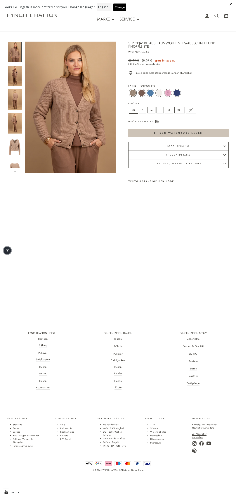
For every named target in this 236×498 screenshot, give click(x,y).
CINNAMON (141, 93)
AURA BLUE (177, 93)
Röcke (118, 387)
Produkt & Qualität (193, 346)
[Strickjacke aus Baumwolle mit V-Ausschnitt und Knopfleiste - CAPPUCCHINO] (131, 274)
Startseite (17, 424)
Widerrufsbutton (158, 431)
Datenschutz (156, 435)
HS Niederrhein (111, 424)
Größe (134, 103)
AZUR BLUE (150, 93)
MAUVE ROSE (168, 93)
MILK (159, 93)
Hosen (43, 381)
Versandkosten (153, 64)
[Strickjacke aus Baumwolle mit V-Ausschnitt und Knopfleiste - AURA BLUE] (131, 278)
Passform (193, 376)
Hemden (43, 339)
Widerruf (154, 428)
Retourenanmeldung (23, 445)
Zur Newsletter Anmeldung (199, 435)
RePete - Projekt (111, 442)
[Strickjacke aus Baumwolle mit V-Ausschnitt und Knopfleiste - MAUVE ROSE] (150, 274)
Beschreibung (178, 146)
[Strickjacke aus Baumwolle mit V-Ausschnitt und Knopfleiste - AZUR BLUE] (141, 274)
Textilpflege (193, 383)
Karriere (193, 361)
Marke (104, 19)
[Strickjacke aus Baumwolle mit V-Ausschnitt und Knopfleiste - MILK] (146, 274)
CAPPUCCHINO (132, 93)
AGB (152, 424)
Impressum (155, 442)
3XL (191, 110)
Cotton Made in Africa (114, 438)
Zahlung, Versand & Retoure (178, 163)
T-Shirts (43, 345)
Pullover (43, 353)
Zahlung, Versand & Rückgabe (23, 440)
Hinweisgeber (157, 439)
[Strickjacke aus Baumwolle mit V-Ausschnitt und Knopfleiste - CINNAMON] (136, 274)
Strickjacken (43, 359)
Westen (43, 373)
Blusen (118, 339)
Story (62, 424)
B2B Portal (65, 439)
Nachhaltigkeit (67, 431)
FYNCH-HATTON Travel (114, 445)
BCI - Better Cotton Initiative (112, 433)
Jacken (42, 367)
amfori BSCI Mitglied (113, 428)
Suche (16, 428)
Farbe (141, 86)
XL (169, 110)
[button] (7, 250)
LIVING (193, 354)
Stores (193, 368)
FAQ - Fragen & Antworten (26, 435)
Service (127, 19)
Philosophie (66, 428)
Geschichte (193, 339)
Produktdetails (178, 154)
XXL (179, 110)
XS (133, 110)
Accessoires (43, 387)
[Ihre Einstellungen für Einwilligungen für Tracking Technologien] (6, 492)
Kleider (118, 373)
